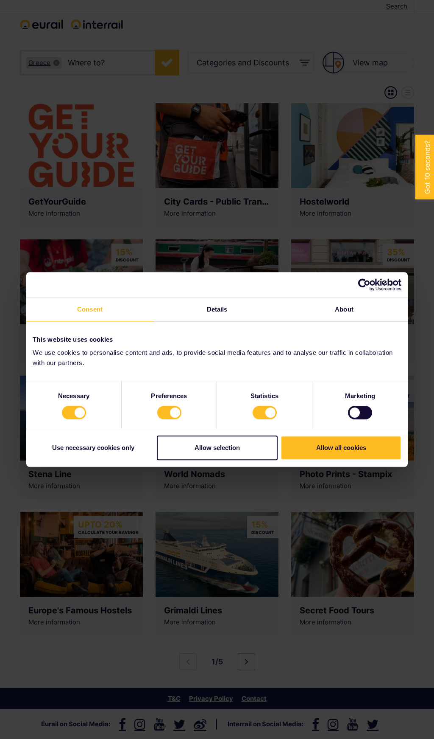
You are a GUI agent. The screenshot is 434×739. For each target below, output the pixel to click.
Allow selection (217, 447)
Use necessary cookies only (93, 447)
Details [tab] (217, 309)
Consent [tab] (90, 309)
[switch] (169, 412)
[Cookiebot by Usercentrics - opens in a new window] (364, 284)
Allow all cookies (341, 447)
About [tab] (344, 309)
